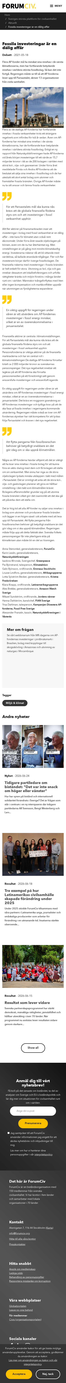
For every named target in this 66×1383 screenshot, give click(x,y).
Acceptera (18, 1374)
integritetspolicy (43, 1155)
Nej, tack (48, 1374)
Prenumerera (33, 1123)
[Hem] (19, 6)
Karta (49, 1228)
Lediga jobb (16, 1273)
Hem (7, 15)
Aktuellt (12, 23)
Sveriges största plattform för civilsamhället (32, 19)
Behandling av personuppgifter (26, 1277)
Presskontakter (17, 1244)
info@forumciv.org (19, 1233)
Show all (33, 1048)
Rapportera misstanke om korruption (29, 1281)
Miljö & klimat (15, 703)
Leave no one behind (21, 1310)
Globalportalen (17, 1306)
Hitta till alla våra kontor (22, 1239)
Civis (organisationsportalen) (25, 1320)
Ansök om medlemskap (22, 1269)
